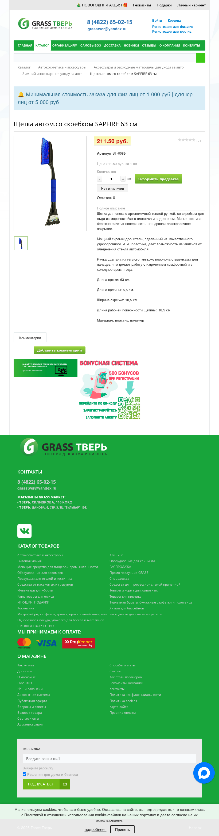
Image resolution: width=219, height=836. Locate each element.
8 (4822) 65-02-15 (109, 22)
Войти (157, 20)
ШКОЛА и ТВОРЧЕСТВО (35, 626)
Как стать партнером (126, 677)
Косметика (25, 608)
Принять (122, 829)
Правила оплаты (123, 712)
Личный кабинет (191, 4)
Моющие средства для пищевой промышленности (57, 566)
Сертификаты (28, 718)
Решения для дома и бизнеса (52, 774)
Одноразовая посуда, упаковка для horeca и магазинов (60, 620)
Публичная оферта (32, 700)
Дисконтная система (33, 694)
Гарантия (24, 683)
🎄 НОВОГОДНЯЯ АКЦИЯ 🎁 (101, 4)
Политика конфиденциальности (135, 694)
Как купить (25, 665)
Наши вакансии (30, 688)
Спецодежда (119, 578)
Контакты (117, 688)
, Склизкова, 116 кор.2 (45, 502)
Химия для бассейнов (127, 608)
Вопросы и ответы (31, 706)
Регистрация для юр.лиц (171, 31)
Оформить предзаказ (158, 178)
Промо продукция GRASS (129, 572)
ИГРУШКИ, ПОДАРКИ (33, 602)
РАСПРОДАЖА (120, 566)
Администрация (30, 724)
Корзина (174, 20)
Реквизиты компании (126, 683)
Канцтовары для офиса (35, 596)
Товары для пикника (126, 596)
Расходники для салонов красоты (136, 614)
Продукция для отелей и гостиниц (44, 578)
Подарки (164, 4)
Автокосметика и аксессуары (40, 555)
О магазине (26, 677)
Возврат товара (29, 712)
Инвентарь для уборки (35, 590)
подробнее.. (96, 829)
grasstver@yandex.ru (107, 28)
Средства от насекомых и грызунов (45, 584)
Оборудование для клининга (132, 561)
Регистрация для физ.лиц (172, 26)
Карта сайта (119, 706)
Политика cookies (123, 700)
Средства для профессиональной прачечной (145, 584)
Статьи (115, 671)
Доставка (24, 671)
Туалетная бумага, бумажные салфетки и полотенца (151, 602)
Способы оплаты (122, 665)
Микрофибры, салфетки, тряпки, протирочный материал (62, 614)
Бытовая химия (29, 561)
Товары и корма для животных (134, 590)
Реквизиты (142, 4)
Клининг (116, 555)
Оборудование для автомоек (40, 572)
